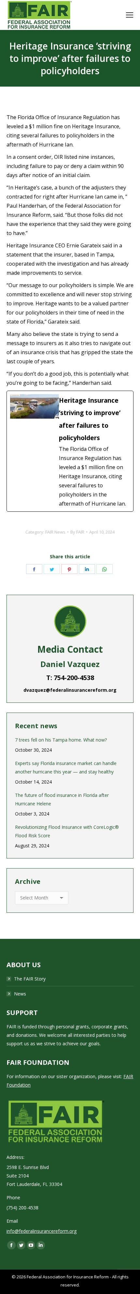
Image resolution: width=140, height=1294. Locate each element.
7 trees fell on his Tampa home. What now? (61, 740)
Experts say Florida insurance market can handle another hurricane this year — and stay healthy (66, 767)
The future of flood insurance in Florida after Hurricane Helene (62, 799)
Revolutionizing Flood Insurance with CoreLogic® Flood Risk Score (67, 831)
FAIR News (55, 532)
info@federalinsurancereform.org (42, 1231)
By (77, 532)
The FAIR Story (30, 979)
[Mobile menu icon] (129, 15)
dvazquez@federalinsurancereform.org (70, 690)
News (20, 994)
